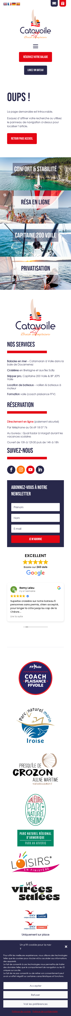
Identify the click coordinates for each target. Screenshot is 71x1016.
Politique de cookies (21, 1011)
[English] (5, 4)
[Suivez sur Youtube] (30, 470)
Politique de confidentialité (45, 1011)
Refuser (35, 994)
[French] (10, 4)
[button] (66, 946)
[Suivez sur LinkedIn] (40, 470)
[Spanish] (18, 4)
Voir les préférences (35, 1004)
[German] (14, 4)
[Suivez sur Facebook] (11, 470)
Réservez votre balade (35, 57)
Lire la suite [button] (16, 616)
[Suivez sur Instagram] (21, 470)
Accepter (35, 985)
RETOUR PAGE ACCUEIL (22, 139)
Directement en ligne (20, 421)
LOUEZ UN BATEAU (35, 70)
